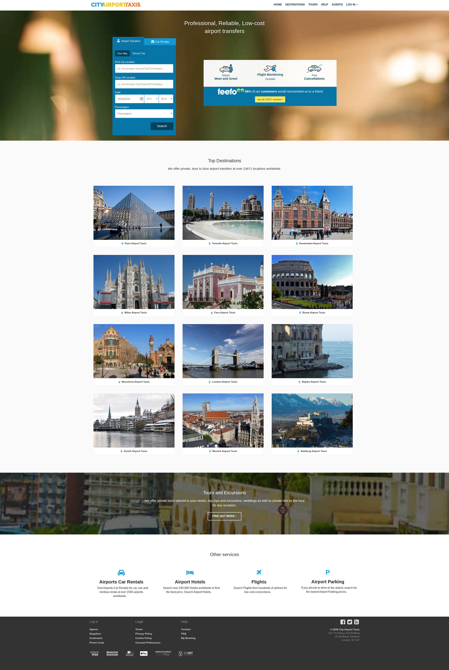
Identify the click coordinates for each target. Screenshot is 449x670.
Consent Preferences (147, 642)
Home (278, 4)
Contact (186, 629)
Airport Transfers (130, 41)
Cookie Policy (143, 638)
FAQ (183, 633)
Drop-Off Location (125, 77)
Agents (337, 4)
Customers (95, 638)
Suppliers (95, 633)
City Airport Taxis (349, 629)
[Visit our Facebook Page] (342, 623)
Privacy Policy (143, 633)
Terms (139, 629)
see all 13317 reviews (269, 99)
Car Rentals (162, 41)
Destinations (295, 4)
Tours (313, 4)
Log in (351, 4)
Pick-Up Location (125, 61)
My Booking (188, 638)
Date (117, 92)
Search (162, 126)
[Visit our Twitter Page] (349, 623)
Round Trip (139, 53)
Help (324, 4)
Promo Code (96, 642)
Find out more (224, 516)
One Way (122, 53)
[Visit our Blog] (356, 623)
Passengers (122, 107)
